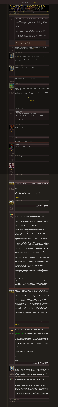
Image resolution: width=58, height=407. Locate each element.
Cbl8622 (12, 155)
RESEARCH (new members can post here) (19, 12)
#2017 (15, 289)
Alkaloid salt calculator (32, 100)
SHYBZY (11, 46)
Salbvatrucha (11, 136)
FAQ (9, 11)
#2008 (15, 124)
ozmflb (11, 174)
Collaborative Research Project (26, 12)
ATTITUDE (22, 11)
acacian (12, 200)
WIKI (11, 11)
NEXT (18, 399)
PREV (10, 399)
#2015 (15, 200)
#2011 (15, 155)
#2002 (15, 46)
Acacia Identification (17, 197)
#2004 (15, 65)
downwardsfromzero (11, 83)
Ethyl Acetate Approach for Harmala (32, 152)
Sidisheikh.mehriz (11, 52)
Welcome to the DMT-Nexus (11, 12)
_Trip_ (11, 124)
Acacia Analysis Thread (22, 332)
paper (19, 56)
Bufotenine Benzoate (32, 129)
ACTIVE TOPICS (47, 11)
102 (16, 399)
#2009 (15, 136)
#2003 (15, 52)
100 (13, 399)
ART (19, 11)
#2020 (15, 376)
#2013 (15, 174)
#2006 (15, 83)
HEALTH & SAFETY (15, 11)
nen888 (11, 328)
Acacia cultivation (16, 209)
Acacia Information (17, 324)
